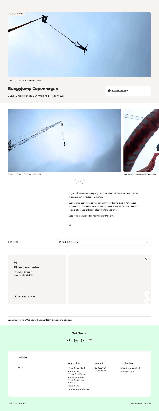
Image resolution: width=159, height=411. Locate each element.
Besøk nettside (119, 91)
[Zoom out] (147, 300)
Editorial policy (127, 371)
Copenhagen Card (76, 368)
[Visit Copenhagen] (22, 357)
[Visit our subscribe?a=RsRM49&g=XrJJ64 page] (90, 340)
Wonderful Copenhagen (79, 389)
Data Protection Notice (140, 404)
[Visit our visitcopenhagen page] (68, 340)
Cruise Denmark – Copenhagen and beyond (76, 379)
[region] (109, 279)
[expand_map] (146, 259)
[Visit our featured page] (83, 340)
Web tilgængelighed (130, 368)
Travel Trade (73, 386)
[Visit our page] (76, 340)
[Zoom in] (147, 293)
